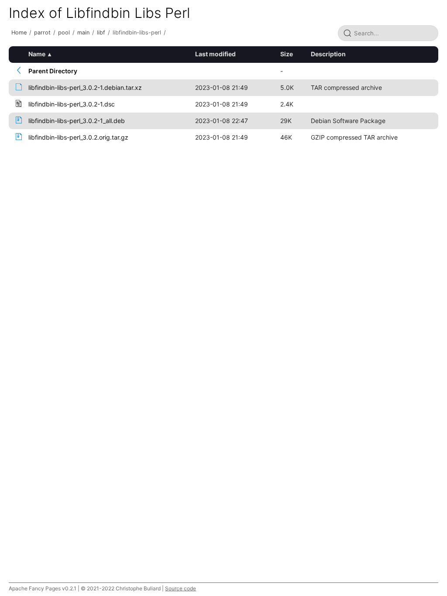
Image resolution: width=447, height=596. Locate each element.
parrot (42, 32)
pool (64, 32)
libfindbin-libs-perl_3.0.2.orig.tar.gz (78, 137)
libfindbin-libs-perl (137, 32)
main (83, 32)
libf (101, 32)
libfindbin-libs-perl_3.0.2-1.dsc (71, 104)
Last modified (215, 54)
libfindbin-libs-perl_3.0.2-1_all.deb (76, 120)
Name (36, 54)
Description (328, 54)
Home (19, 32)
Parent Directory (52, 71)
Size (286, 54)
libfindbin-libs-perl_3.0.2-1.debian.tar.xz (85, 87)
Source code (180, 588)
